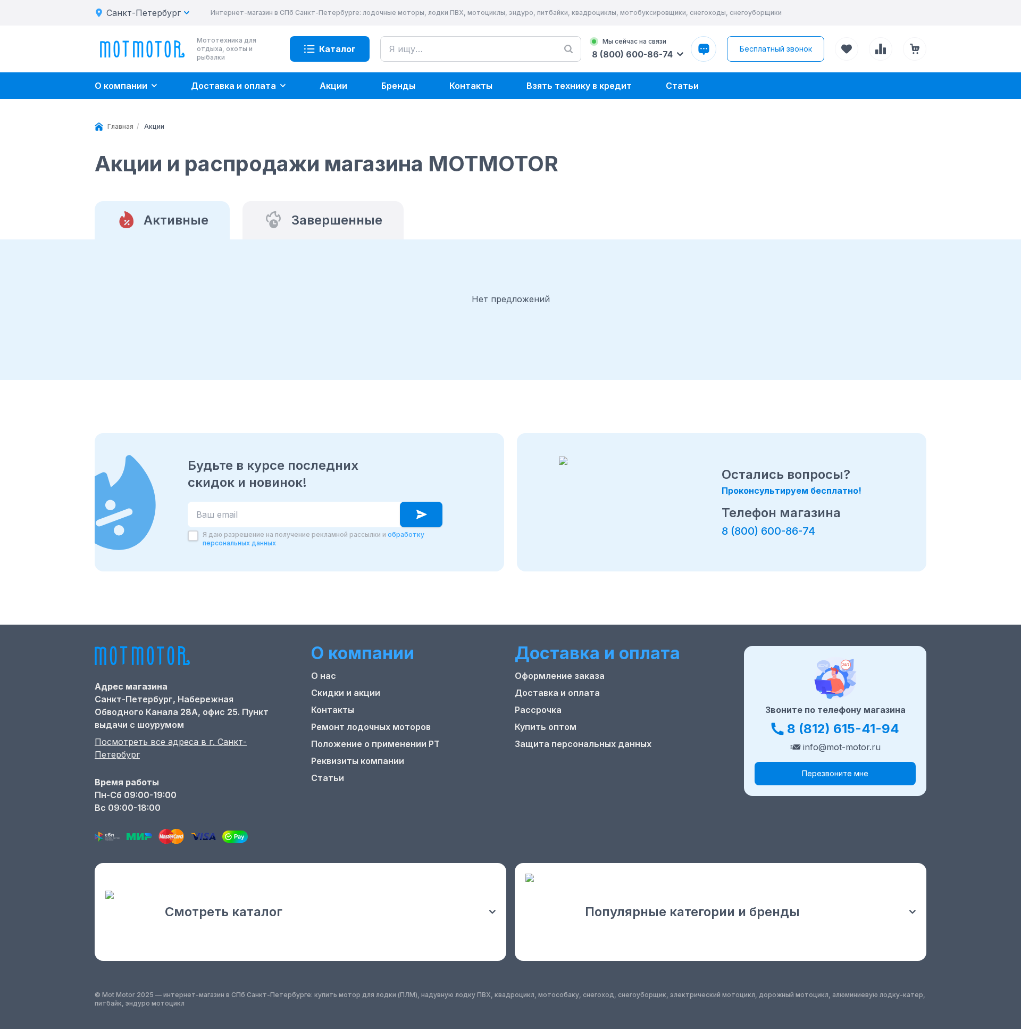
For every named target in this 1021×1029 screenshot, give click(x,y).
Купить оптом (545, 726)
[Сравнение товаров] (880, 49)
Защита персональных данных (583, 743)
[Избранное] (846, 49)
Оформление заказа (560, 675)
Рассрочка (538, 709)
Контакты (332, 709)
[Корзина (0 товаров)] (914, 49)
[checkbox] (193, 535)
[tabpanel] (510, 299)
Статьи (327, 778)
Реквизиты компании (357, 761)
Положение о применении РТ (375, 743)
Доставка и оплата (557, 692)
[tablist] (510, 220)
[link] (154, 126)
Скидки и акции (345, 692)
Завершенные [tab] (336, 220)
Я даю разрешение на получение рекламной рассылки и (313, 538)
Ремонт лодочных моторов (371, 726)
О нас (323, 675)
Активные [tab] (176, 220)
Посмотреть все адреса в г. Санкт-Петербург (171, 748)
